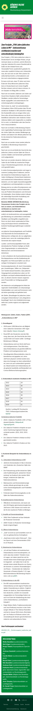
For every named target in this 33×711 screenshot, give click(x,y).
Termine (5, 704)
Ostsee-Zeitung (18, 331)
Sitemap (16, 704)
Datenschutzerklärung (13, 709)
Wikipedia (18, 422)
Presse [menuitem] (11, 704)
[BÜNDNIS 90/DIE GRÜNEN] (4, 7)
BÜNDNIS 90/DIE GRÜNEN (17, 6)
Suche (22, 704)
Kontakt (27, 704)
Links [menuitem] (23, 700)
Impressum (23, 709)
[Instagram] (11, 700)
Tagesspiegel (8, 424)
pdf (14, 576)
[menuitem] (5, 704)
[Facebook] (8, 700)
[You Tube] (16, 700)
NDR (7, 414)
